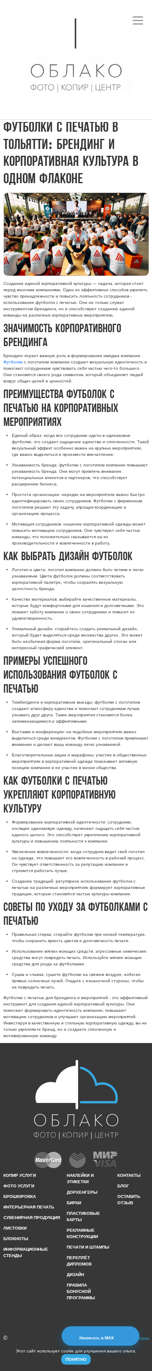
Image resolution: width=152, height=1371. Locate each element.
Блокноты (15, 1238)
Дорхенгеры (82, 1192)
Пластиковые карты (83, 1216)
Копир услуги (19, 1175)
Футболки (13, 362)
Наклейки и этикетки (80, 1178)
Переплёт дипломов (79, 1260)
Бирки (74, 1202)
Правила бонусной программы (81, 1291)
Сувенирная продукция (31, 1217)
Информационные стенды (25, 1252)
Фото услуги (18, 1186)
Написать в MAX (97, 1338)
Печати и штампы (88, 1247)
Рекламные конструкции (82, 1233)
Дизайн (75, 1274)
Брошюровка (19, 1196)
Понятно (76, 1359)
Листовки (15, 1228)
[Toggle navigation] (138, 20)
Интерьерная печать (28, 1207)
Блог (123, 1186)
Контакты (129, 1175)
